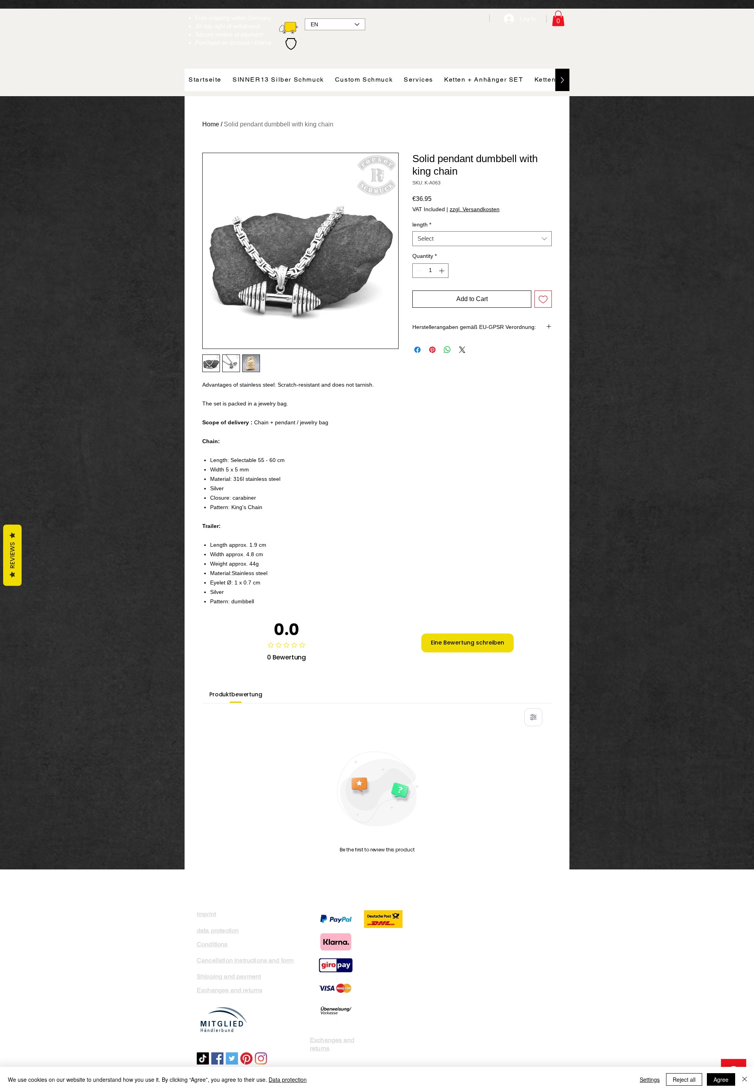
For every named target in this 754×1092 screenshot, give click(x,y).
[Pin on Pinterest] (432, 349)
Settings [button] (650, 1079)
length (421, 224)
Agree (721, 1079)
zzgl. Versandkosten (475, 209)
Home (210, 124)
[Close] (744, 1079)
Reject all (684, 1079)
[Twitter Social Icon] (232, 1058)
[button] (558, 18)
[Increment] (442, 271)
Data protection (288, 1079)
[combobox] (482, 238)
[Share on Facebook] (417, 349)
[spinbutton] (430, 271)
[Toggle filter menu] (533, 717)
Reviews (12, 555)
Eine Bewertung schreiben (467, 642)
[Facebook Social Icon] (217, 1058)
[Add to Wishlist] (543, 299)
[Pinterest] (246, 1058)
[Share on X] (462, 349)
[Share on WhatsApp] (447, 349)
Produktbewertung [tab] (235, 694)
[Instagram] (261, 1058)
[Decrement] (418, 271)
